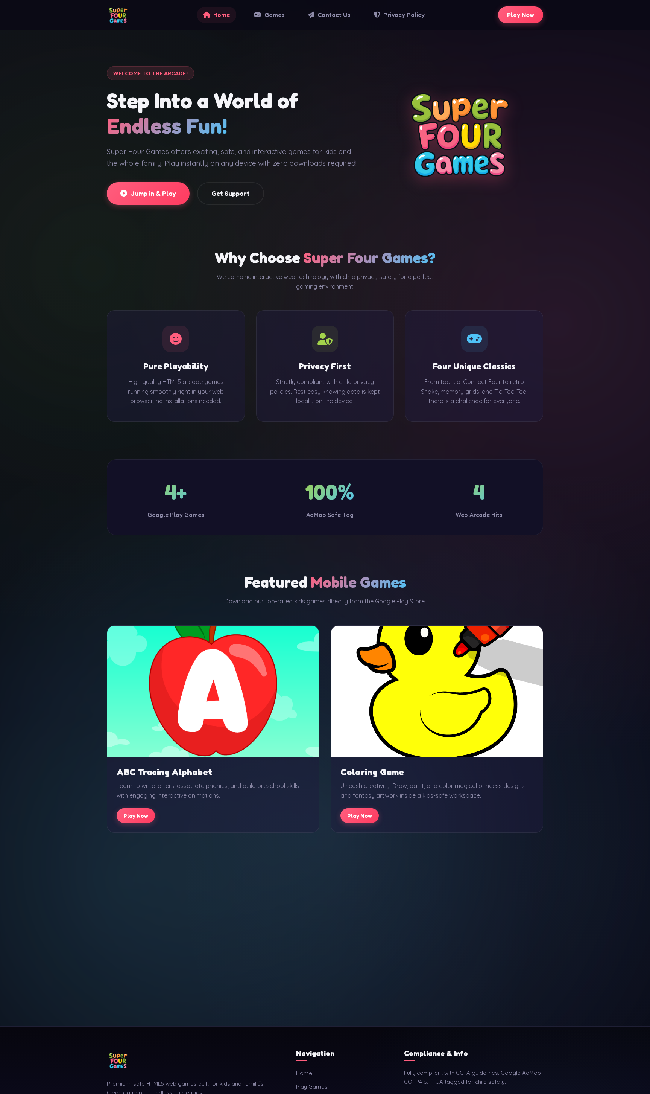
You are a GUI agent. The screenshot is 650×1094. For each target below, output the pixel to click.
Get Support (230, 193)
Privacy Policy (404, 14)
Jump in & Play (153, 193)
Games (274, 14)
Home (221, 14)
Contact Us (334, 14)
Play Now (520, 14)
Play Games (312, 1086)
